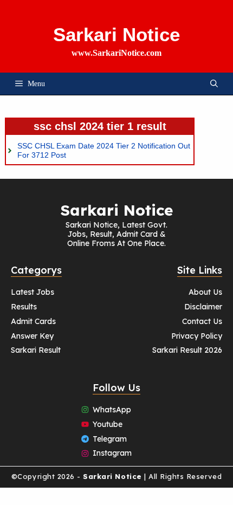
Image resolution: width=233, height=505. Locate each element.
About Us (205, 292)
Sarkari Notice (116, 34)
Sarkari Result (36, 350)
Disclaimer (203, 307)
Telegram (110, 439)
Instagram (112, 453)
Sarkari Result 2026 (187, 350)
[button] (214, 84)
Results (24, 307)
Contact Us (202, 321)
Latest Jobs (32, 292)
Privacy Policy (196, 336)
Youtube (107, 424)
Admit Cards (33, 321)
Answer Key (32, 336)
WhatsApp (112, 410)
